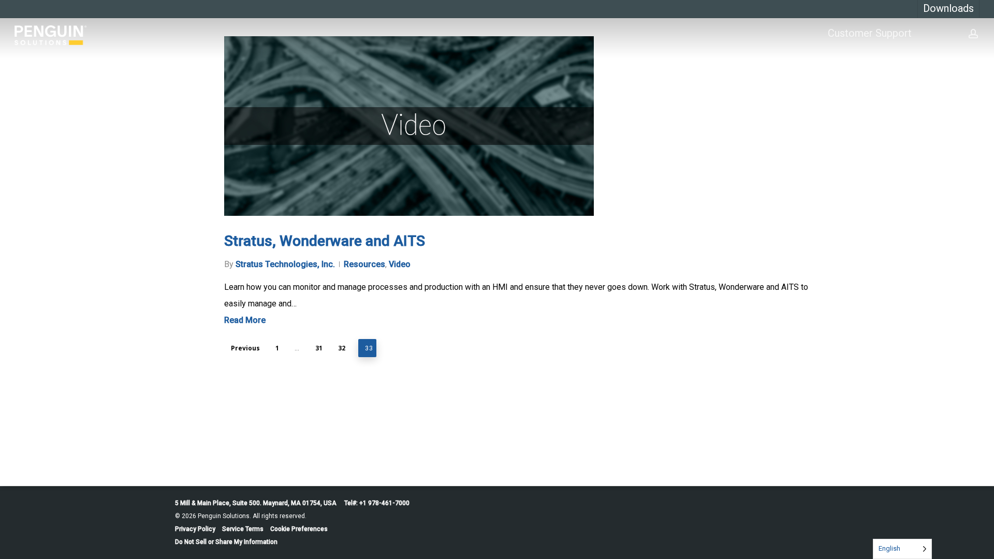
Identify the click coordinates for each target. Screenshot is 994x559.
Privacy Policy (195, 529)
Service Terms (243, 529)
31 (319, 348)
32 (341, 348)
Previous (245, 348)
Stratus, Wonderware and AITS (324, 240)
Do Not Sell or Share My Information (226, 542)
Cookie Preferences (299, 529)
